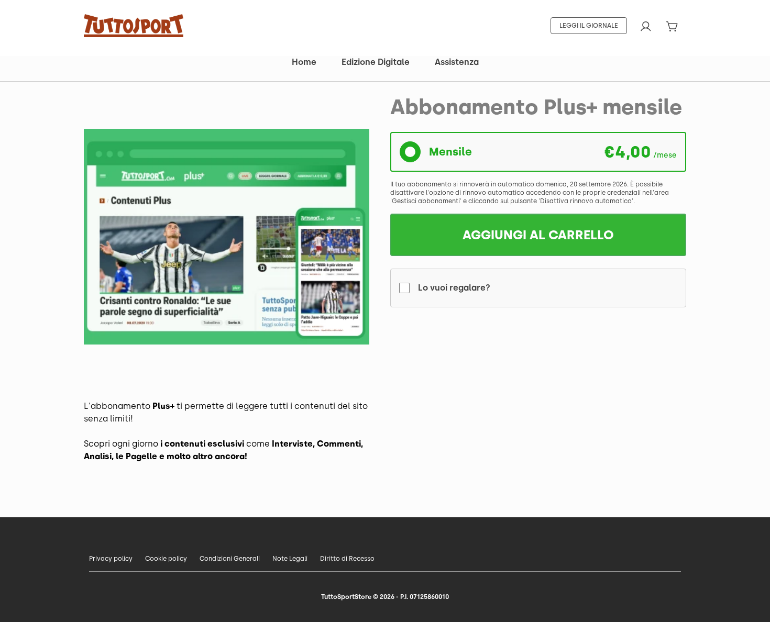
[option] (226, 237)
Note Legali (289, 558)
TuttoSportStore (346, 597)
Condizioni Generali (230, 558)
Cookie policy (166, 558)
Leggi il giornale (588, 25)
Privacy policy (111, 558)
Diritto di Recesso (347, 558)
